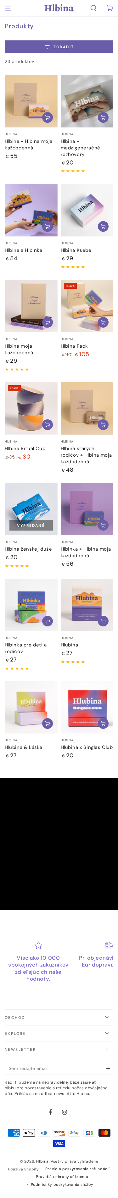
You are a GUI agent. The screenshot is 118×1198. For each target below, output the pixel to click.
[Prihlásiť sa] (109, 1069)
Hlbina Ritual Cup (25, 448)
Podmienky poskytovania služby (62, 1184)
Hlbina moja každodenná (19, 349)
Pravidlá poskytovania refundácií (77, 1168)
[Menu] (8, 8)
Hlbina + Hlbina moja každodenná (29, 144)
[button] (93, 8)
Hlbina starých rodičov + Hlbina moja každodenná (86, 455)
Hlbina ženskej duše (28, 549)
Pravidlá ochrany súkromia (62, 1176)
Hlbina (42, 1161)
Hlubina (69, 645)
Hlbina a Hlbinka (23, 250)
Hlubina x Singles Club (87, 747)
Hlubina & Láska (23, 747)
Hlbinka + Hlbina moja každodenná (86, 552)
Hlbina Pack (74, 346)
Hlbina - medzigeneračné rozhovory (80, 148)
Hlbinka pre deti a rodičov (26, 648)
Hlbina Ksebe (76, 250)
